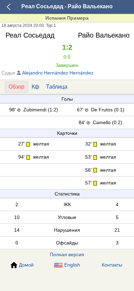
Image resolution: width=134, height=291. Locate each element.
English (72, 265)
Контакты (112, 265)
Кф (35, 87)
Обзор (16, 87)
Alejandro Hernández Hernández (57, 73)
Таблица (56, 87)
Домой (26, 265)
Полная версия (67, 254)
